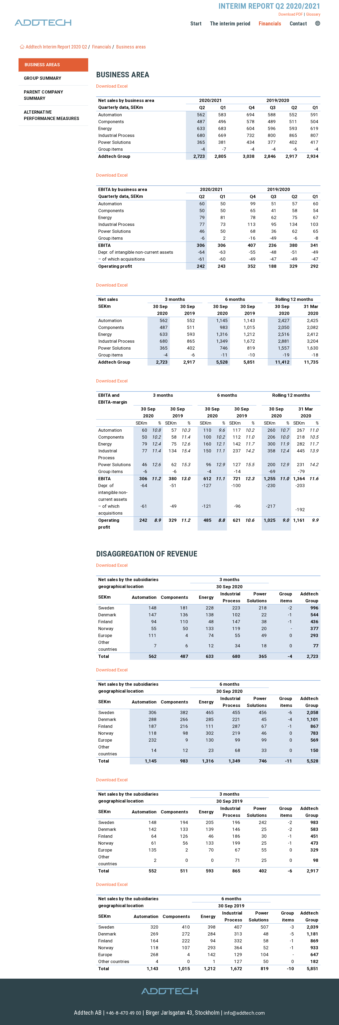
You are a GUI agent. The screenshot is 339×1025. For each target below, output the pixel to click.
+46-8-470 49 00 (123, 1013)
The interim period (230, 23)
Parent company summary (43, 95)
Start (196, 23)
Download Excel (112, 86)
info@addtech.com (244, 1013)
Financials (270, 23)
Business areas (42, 64)
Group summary (42, 78)
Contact (298, 23)
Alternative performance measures (51, 115)
